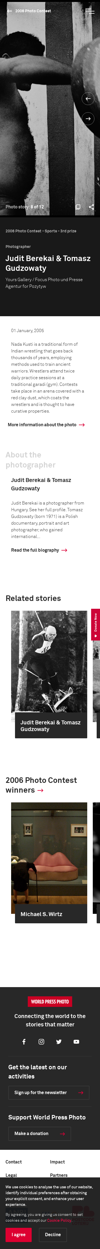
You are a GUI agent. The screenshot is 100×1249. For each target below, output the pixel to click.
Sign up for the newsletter (40, 1092)
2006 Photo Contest (33, 11)
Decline (53, 1235)
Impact (57, 1162)
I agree (19, 1235)
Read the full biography (35, 550)
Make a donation (31, 1133)
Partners (59, 1175)
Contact (14, 1162)
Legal (11, 1175)
